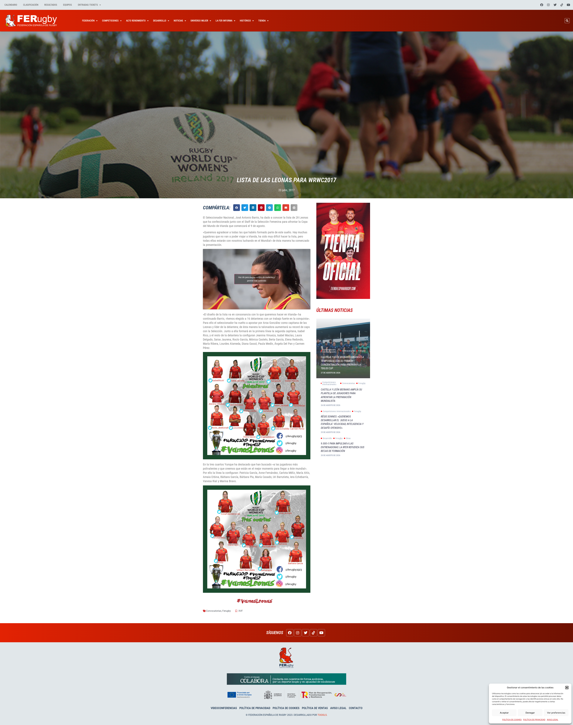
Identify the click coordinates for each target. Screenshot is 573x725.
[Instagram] (548, 5)
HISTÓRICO (245, 20)
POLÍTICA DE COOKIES (512, 719)
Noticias (178, 20)
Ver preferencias (556, 712)
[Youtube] (569, 5)
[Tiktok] (562, 5)
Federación (88, 20)
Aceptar (504, 712)
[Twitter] (555, 5)
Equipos (67, 4)
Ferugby (226, 610)
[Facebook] (542, 5)
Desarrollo (159, 20)
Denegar (530, 712)
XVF (240, 610)
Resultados (50, 4)
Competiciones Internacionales (329, 351)
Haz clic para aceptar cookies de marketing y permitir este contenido (256, 279)
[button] (566, 687)
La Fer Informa (224, 20)
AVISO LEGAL (552, 719)
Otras (348, 438)
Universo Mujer (199, 20)
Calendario (10, 4)
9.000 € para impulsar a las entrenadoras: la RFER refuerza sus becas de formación (342, 447)
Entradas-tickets (88, 4)
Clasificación (30, 4)
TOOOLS (322, 715)
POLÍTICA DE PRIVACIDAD (534, 719)
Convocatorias (213, 610)
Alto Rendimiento (136, 20)
